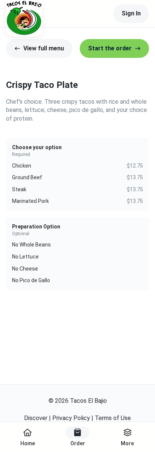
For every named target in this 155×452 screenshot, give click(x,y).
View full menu (43, 48)
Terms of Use (113, 418)
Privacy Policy (71, 418)
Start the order (110, 48)
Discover (35, 418)
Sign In (131, 13)
